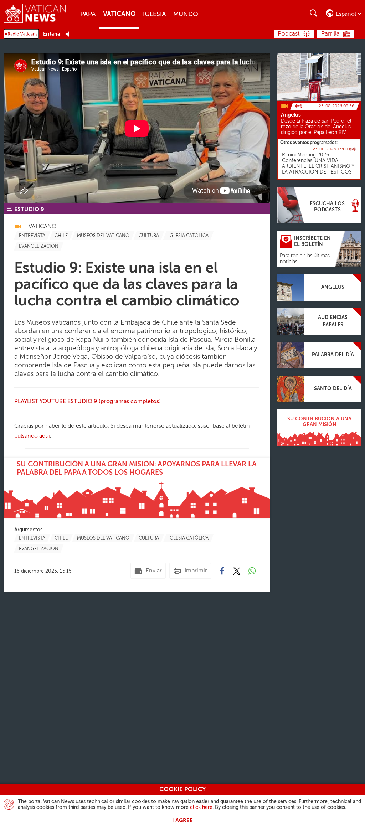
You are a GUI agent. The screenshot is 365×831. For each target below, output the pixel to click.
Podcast (289, 34)
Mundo (185, 14)
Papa (88, 14)
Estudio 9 (29, 209)
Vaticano (119, 14)
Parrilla (330, 34)
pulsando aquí (32, 436)
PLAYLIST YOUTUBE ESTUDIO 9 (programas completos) (87, 401)
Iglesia (154, 14)
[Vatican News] (40, 14)
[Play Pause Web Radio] (69, 34)
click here (201, 807)
